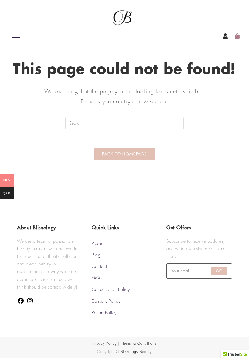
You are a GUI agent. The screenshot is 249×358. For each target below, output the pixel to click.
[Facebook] (20, 303)
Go (219, 271)
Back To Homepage (124, 154)
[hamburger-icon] (16, 37)
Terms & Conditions (140, 343)
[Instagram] (30, 303)
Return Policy (104, 313)
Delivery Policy (106, 301)
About (98, 243)
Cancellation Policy (111, 289)
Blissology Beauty (136, 351)
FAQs (97, 278)
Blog (96, 255)
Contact (99, 266)
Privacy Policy (105, 343)
